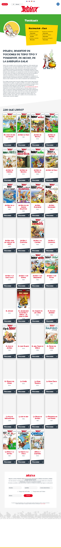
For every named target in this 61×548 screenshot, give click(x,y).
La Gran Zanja (51, 381)
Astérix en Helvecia (23, 171)
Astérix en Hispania (37, 171)
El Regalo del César (9, 382)
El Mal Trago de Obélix (37, 347)
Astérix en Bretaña (51, 136)
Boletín (5, 4)
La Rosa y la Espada (9, 453)
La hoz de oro (23, 417)
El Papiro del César (51, 347)
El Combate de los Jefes (37, 312)
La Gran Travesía (37, 382)
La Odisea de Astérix (37, 417)
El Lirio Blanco (23, 346)
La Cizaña (23, 381)
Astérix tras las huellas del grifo (9, 242)
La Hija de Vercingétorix (9, 417)
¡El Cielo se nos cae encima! (9, 136)
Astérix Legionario (51, 206)
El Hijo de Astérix (9, 347)
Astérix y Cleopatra (23, 241)
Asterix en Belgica (37, 136)
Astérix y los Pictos (51, 276)
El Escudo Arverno (51, 312)
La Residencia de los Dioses (51, 417)
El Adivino (9, 311)
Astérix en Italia (51, 170)
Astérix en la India (9, 206)
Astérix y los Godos (23, 276)
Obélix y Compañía (37, 453)
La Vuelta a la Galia (23, 453)
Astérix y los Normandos (37, 276)
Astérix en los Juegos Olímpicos (23, 207)
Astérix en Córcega (9, 171)
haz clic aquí (43, 503)
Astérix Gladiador (37, 206)
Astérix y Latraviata (51, 241)
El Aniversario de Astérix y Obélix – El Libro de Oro (23, 313)
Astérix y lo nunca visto (9, 276)
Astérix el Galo (23, 135)
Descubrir (7, 145)
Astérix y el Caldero (37, 241)
